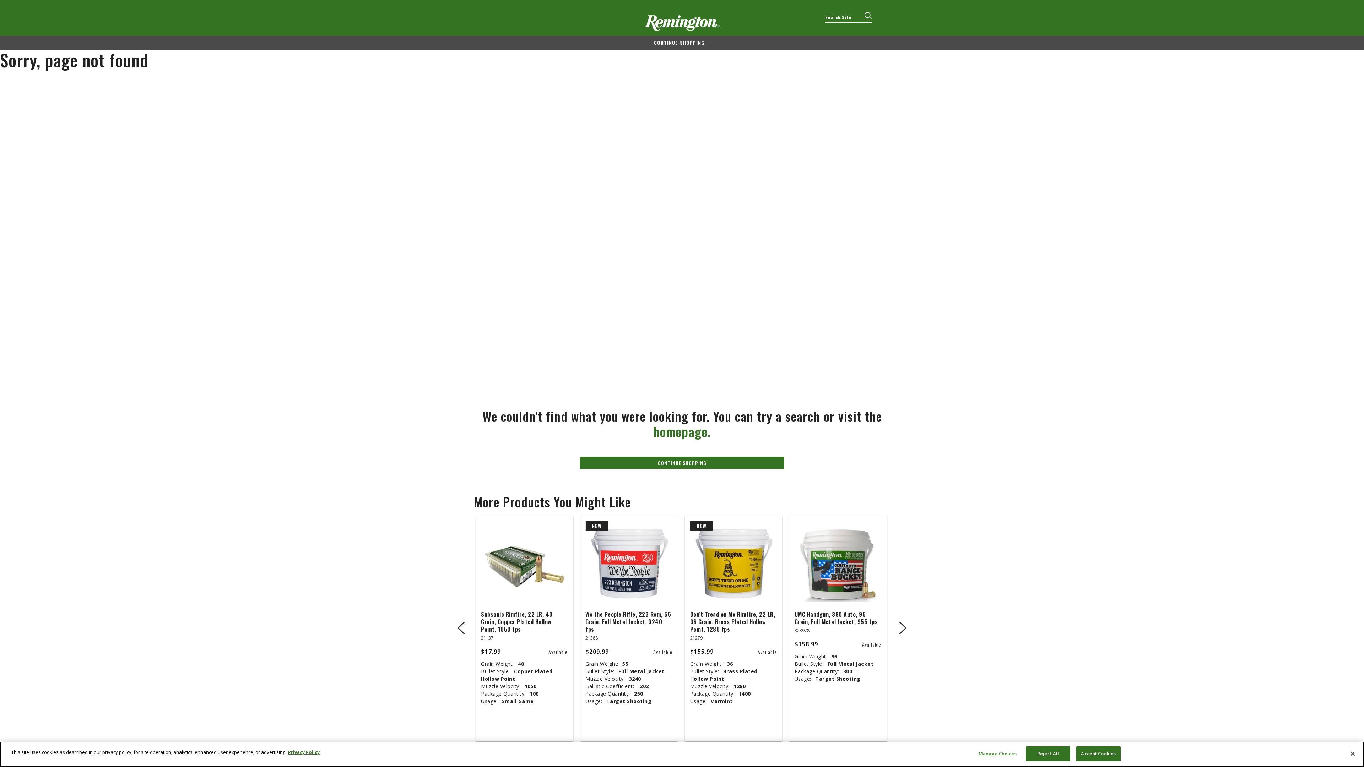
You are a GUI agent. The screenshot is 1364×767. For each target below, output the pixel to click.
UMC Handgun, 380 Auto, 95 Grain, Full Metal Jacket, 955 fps (836, 618)
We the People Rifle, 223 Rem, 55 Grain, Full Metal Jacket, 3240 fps (628, 621)
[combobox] (848, 17)
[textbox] (848, 17)
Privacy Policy (304, 752)
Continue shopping (679, 42)
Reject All (1048, 753)
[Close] (1352, 753)
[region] (682, 754)
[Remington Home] (682, 23)
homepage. (682, 431)
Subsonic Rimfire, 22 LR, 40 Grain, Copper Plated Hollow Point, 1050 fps (517, 621)
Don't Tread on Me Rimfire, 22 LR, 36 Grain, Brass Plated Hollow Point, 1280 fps (732, 621)
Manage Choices (998, 753)
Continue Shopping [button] (682, 463)
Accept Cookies (1098, 753)
